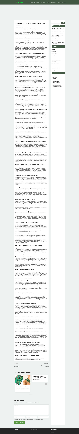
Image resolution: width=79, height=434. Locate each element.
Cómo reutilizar (54, 53)
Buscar (63, 22)
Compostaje (43, 2)
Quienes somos (52, 430)
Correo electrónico (29, 417)
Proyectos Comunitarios (55, 65)
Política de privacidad (56, 82)
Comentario (16, 405)
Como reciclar (54, 49)
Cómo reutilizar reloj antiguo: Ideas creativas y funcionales (41, 365)
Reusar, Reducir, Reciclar (57, 85)
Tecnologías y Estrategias (57, 86)
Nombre (15, 417)
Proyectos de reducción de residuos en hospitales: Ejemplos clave (22, 365)
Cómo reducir (54, 51)
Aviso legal (52, 432)
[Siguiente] (46, 384)
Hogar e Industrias (56, 81)
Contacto (54, 78)
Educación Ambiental (55, 58)
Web (39, 417)
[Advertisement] (39, 10)
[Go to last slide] (16, 384)
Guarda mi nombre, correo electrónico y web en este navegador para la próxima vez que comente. (29, 419)
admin (18, 389)
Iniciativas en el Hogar (55, 63)
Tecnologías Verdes (55, 70)
